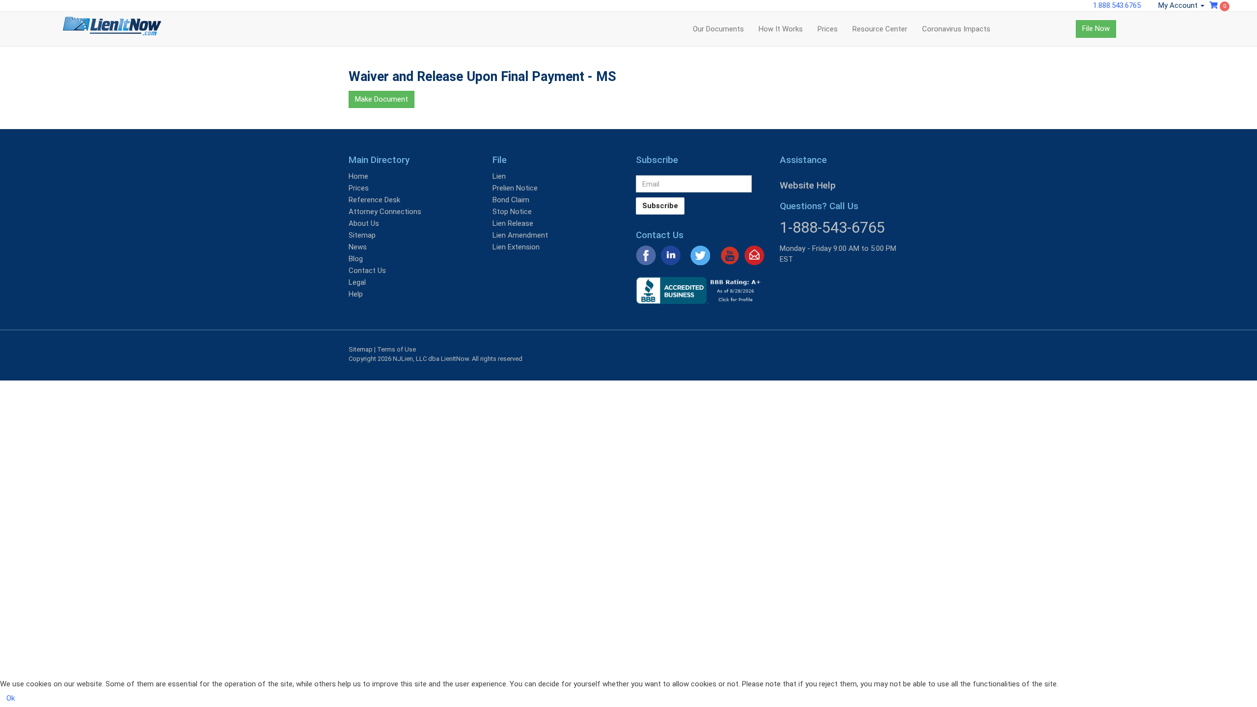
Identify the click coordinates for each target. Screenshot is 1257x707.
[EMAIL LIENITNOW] (754, 254)
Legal (357, 282)
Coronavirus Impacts (956, 29)
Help (356, 294)
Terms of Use (396, 349)
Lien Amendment (520, 235)
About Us (364, 223)
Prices (828, 29)
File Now (1096, 28)
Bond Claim (510, 199)
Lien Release (512, 223)
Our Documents (718, 29)
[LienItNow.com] (112, 29)
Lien (499, 176)
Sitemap (362, 235)
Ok (10, 698)
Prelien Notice (515, 188)
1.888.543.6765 (1117, 5)
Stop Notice (512, 211)
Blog (356, 258)
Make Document (381, 99)
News (358, 247)
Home (358, 176)
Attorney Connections (385, 211)
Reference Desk (374, 199)
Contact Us (367, 270)
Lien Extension (516, 247)
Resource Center (879, 29)
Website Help (808, 185)
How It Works (781, 29)
